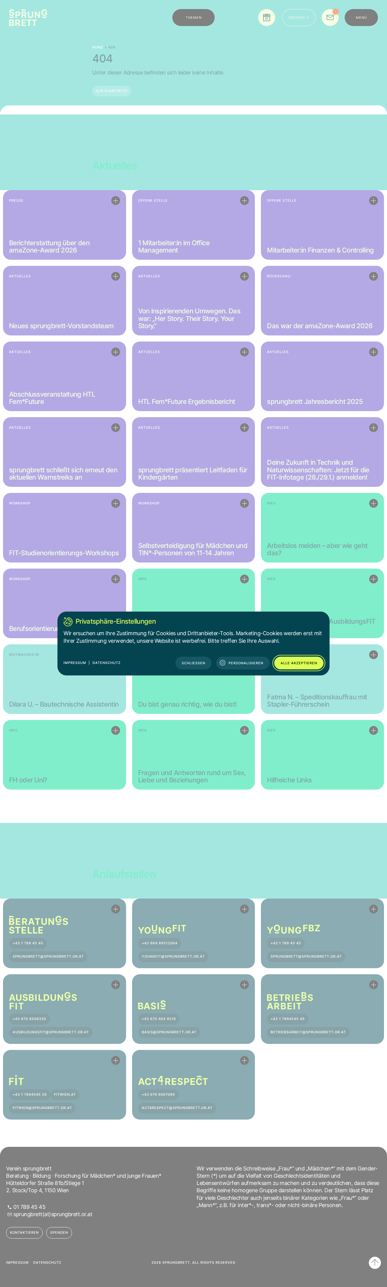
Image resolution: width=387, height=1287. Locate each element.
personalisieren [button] (246, 663)
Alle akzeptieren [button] (299, 663)
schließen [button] (193, 663)
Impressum (74, 663)
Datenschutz (107, 663)
